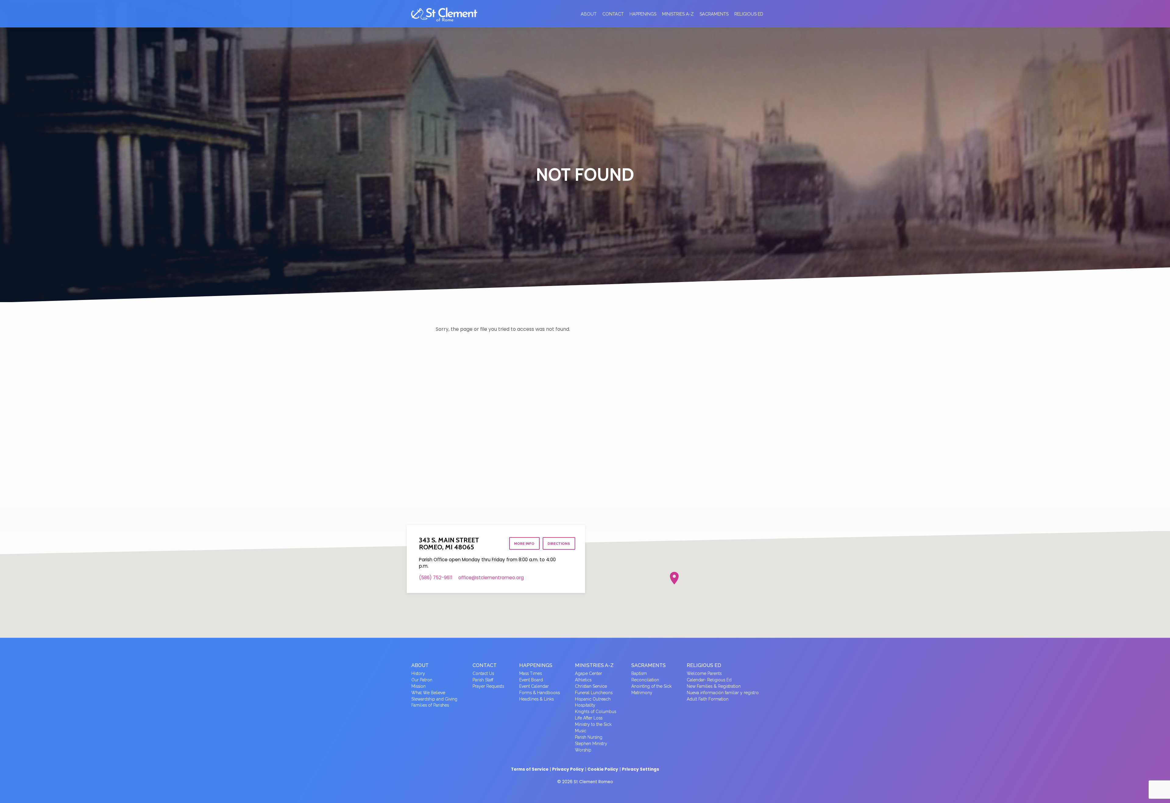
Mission (418, 686)
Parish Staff (483, 679)
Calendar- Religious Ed (709, 679)
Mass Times (530, 673)
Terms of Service (529, 769)
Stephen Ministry (591, 743)
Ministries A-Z (678, 14)
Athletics (583, 679)
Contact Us (483, 673)
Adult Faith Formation (708, 699)
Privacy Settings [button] (640, 769)
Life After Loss (588, 718)
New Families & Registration (714, 686)
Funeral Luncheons (593, 692)
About (589, 14)
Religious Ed (748, 14)
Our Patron (421, 679)
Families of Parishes (430, 705)
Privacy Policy (568, 769)
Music (580, 730)
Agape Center (588, 673)
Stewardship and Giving (434, 699)
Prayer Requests (488, 686)
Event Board (531, 679)
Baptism (639, 673)
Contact (613, 14)
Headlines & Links (536, 699)
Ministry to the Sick (593, 724)
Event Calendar (534, 686)
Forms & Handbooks (539, 692)
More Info (524, 543)
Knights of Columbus (595, 711)
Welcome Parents (704, 673)
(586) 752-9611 (435, 577)
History (418, 673)
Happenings (642, 14)
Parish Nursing (588, 737)
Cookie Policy (602, 769)
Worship (583, 750)
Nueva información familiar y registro (723, 692)
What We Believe (428, 692)
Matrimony (641, 692)
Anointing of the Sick (651, 686)
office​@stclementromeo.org (491, 577)
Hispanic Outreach (593, 699)
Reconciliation (645, 679)
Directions (559, 543)
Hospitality (585, 705)
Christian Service (591, 686)
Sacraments (714, 14)
